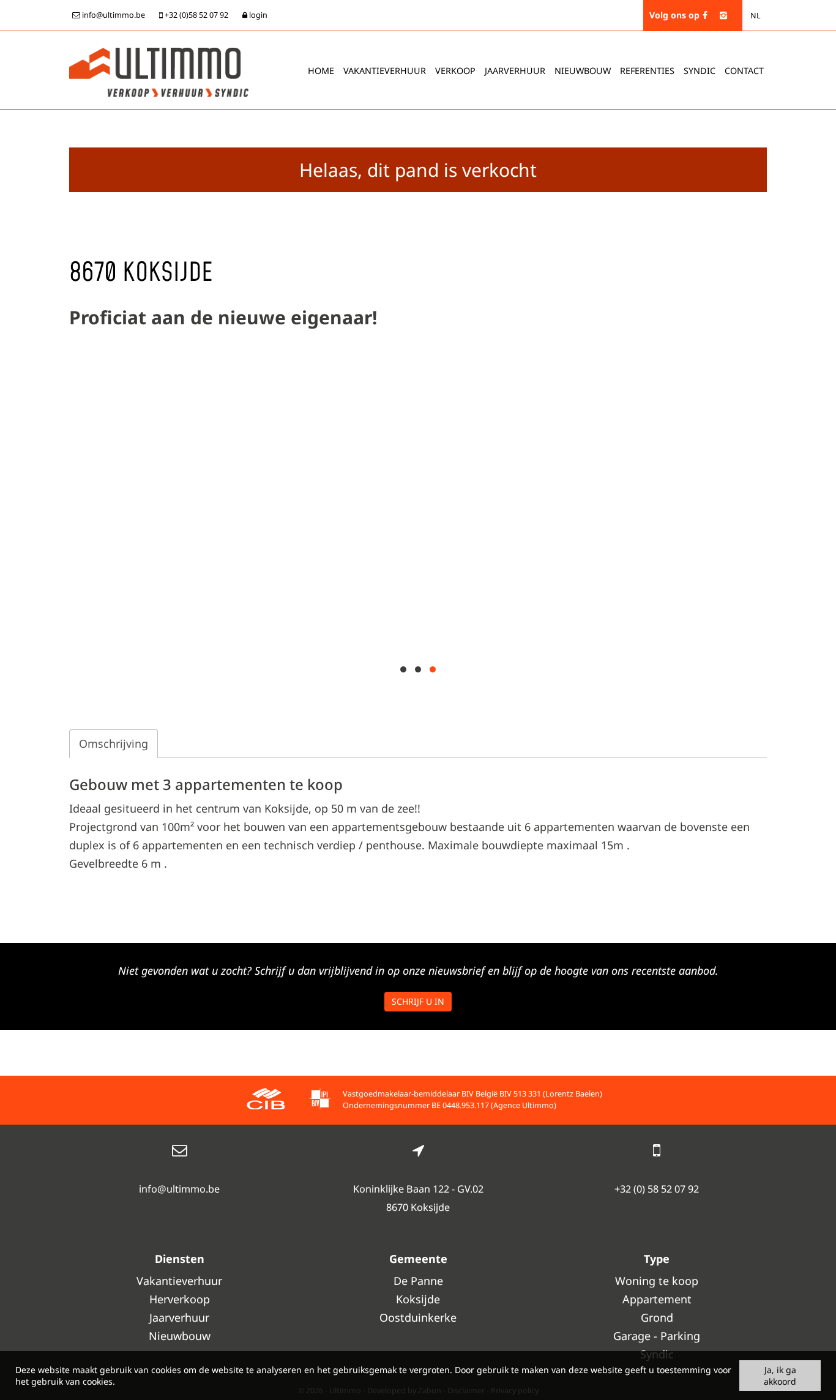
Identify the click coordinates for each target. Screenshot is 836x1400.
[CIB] (265, 1100)
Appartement (657, 1299)
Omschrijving (113, 743)
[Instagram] (723, 15)
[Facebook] (705, 15)
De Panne (418, 1280)
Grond (657, 1317)
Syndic (699, 70)
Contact (744, 70)
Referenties (647, 70)
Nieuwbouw (582, 70)
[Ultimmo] (158, 71)
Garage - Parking (656, 1335)
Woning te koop (656, 1280)
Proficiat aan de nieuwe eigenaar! (223, 317)
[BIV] (320, 1100)
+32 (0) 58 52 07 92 (656, 1189)
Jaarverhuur (515, 70)
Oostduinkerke (418, 1317)
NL (755, 15)
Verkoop (455, 70)
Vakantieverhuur (384, 70)
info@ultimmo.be (179, 1189)
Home (321, 70)
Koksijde (418, 1299)
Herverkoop (179, 1299)
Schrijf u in (418, 1001)
